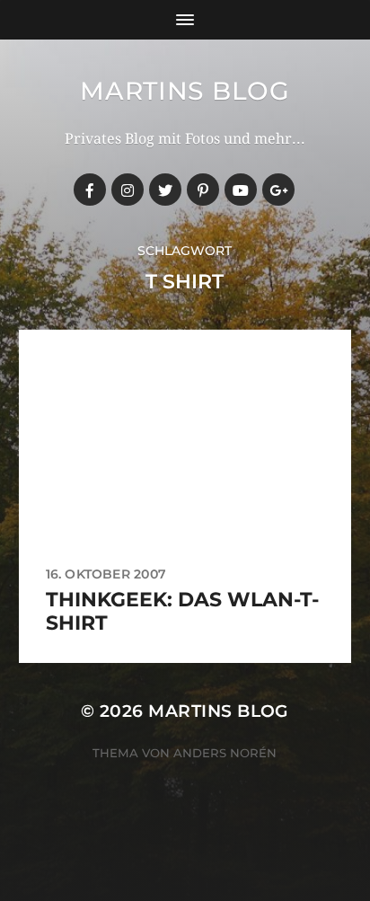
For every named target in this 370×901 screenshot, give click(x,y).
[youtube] (241, 189)
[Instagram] (127, 189)
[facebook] (90, 189)
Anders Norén (225, 753)
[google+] (278, 189)
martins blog (184, 90)
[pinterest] (203, 189)
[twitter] (165, 189)
